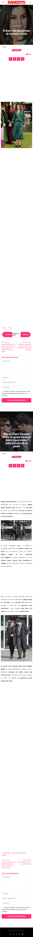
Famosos (17, 50)
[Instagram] (13, 934)
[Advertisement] (16, 84)
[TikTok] (16, 934)
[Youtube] (22, 934)
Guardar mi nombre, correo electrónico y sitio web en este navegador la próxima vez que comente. (16, 393)
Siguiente (25, 334)
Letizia (4, 328)
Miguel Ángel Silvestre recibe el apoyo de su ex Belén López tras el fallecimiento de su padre (9, 347)
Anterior (8, 334)
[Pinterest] (18, 59)
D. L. (5, 47)
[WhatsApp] (22, 59)
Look (10, 328)
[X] (14, 59)
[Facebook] (10, 59)
